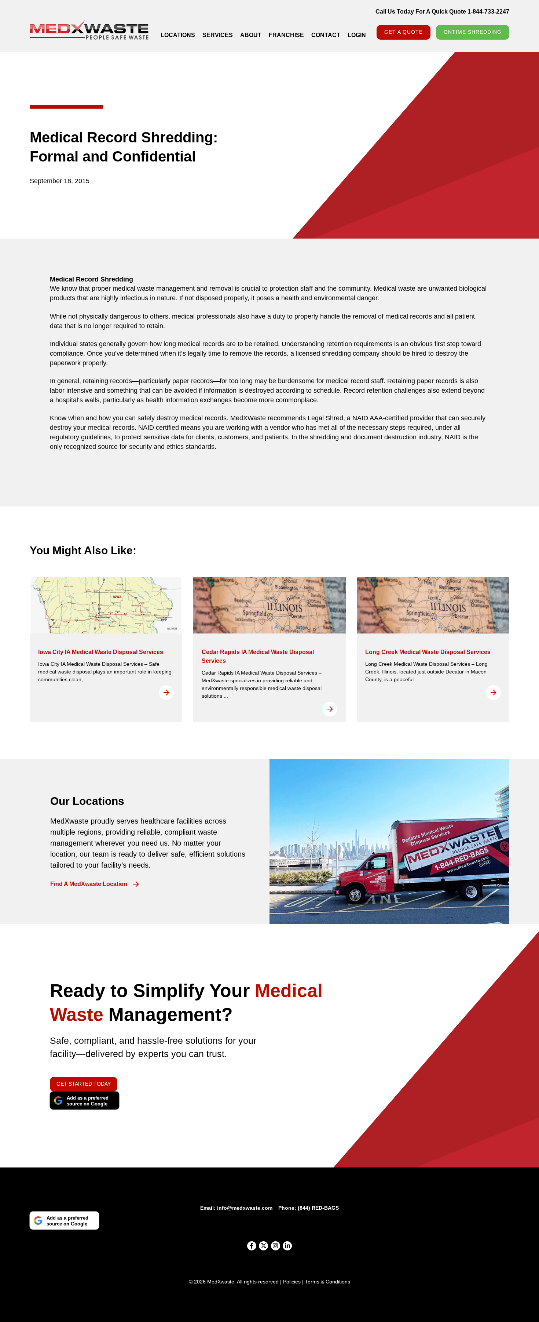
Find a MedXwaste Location (88, 884)
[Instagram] (275, 1245)
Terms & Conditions (327, 1282)
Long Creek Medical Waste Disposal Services (428, 652)
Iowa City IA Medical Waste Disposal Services (100, 652)
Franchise (286, 35)
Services (217, 35)
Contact (325, 35)
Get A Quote (403, 32)
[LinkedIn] (287, 1245)
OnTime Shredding (473, 32)
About (250, 35)
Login (357, 35)
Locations (178, 35)
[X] (263, 1245)
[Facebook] (251, 1245)
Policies (292, 1282)
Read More (166, 692)
